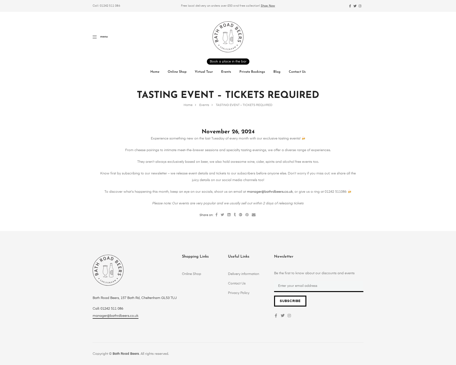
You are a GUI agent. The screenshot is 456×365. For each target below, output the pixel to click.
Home (154, 72)
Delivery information (243, 274)
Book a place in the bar (228, 61)
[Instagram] (359, 6)
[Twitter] (354, 6)
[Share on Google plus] (240, 215)
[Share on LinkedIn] (229, 215)
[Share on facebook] (216, 215)
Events (226, 72)
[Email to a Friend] (254, 215)
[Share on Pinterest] (247, 215)
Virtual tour (204, 72)
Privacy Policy (238, 293)
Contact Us (297, 72)
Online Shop (177, 72)
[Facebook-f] (350, 6)
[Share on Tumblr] (235, 215)
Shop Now (268, 6)
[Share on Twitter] (222, 215)
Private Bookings (252, 72)
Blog (276, 72)
